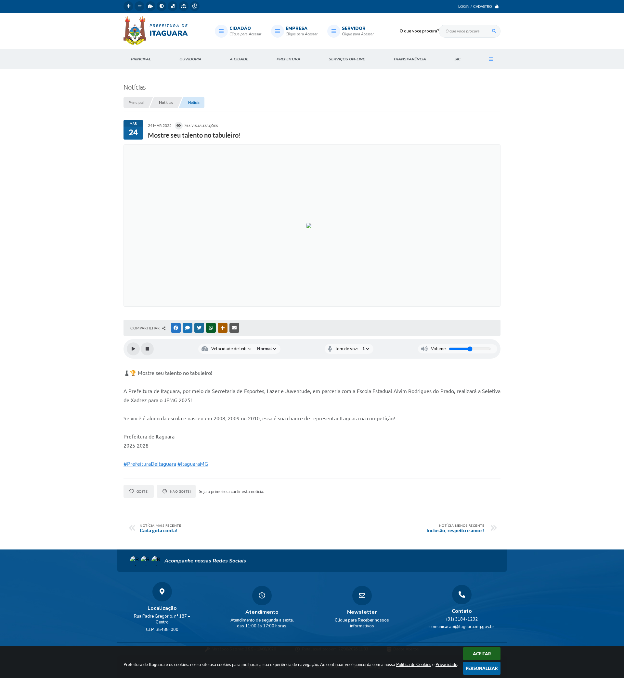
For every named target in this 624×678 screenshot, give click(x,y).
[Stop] (147, 348)
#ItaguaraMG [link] (192, 464)
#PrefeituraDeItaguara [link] (150, 464)
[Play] (133, 348)
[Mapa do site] (183, 6)
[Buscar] (494, 31)
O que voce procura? (419, 31)
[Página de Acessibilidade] (195, 6)
